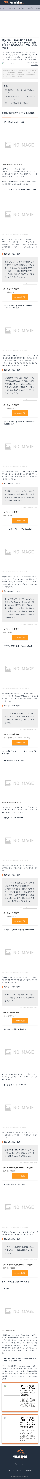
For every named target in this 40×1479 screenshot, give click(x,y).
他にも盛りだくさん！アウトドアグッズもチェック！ (21, 98)
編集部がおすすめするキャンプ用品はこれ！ (21, 91)
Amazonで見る (20, 297)
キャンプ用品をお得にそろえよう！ (19, 103)
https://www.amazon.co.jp (30, 284)
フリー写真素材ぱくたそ (8, 1330)
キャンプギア (34, 65)
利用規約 (28, 1471)
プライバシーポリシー (15, 1471)
